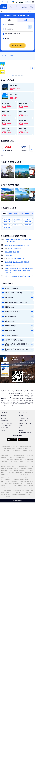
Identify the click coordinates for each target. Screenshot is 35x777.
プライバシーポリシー (24, 420)
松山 (11, 265)
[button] (17, 24)
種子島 (22, 271)
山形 (22, 245)
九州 (2, 268)
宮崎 (31, 268)
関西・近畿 (4, 258)
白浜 (23, 258)
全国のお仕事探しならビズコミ (26, 481)
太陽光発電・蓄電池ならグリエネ (13, 464)
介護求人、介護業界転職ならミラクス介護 (13, 483)
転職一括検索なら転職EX (25, 446)
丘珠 (11, 240)
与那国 (28, 276)
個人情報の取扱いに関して (25, 432)
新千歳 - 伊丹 (17, 221)
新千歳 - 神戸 (17, 224)
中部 (6, 255)
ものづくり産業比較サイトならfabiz (17, 470)
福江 (20, 268)
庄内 (25, 245)
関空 (12, 258)
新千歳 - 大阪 (7, 224)
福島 (27, 245)
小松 (15, 248)
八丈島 (14, 252)
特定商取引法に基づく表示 (25, 423)
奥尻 (27, 240)
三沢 (8, 245)
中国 (2, 262)
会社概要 (21, 415)
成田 (8, 252)
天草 (9, 273)
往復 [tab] (9, 20)
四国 (2, 265)
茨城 (18, 252)
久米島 (17, 276)
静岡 (11, 255)
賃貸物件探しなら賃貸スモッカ (23, 448)
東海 (2, 255)
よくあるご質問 (4, 428)
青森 (6, 245)
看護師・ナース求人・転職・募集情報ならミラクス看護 (20, 488)
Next (32, 68)
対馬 (23, 268)
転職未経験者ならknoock (9, 448)
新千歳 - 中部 (7, 221)
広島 (19, 262)
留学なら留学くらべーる (24, 466)
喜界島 (18, 271)
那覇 (6, 276)
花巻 (11, 245)
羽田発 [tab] (10, 213)
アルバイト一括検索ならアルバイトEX (9, 446)
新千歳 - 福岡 (28, 224)
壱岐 (18, 268)
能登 (17, 248)
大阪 (15, 258)
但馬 (20, 258)
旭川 (13, 240)
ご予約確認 (3, 415)
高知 (14, 265)
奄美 (9, 271)
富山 (12, 248)
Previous (2, 68)
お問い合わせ (4, 430)
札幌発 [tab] (4, 213)
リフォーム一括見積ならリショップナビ (13, 459)
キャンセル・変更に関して (7, 423)
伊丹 (9, 258)
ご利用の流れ (4, 418)
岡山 (16, 262)
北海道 (2, 239)
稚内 (24, 240)
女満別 (7, 242)
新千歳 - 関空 (28, 221)
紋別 (11, 242)
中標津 (30, 240)
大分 (29, 268)
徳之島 (26, 271)
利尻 (13, 242)
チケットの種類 (4, 420)
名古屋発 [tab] (27, 213)
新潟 (9, 248)
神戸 (17, 258)
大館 (19, 245)
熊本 (26, 268)
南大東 (21, 276)
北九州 (9, 268)
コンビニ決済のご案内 (6, 425)
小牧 (8, 255)
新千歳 (7, 240)
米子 (8, 262)
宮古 (32, 276)
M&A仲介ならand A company (10, 496)
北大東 (13, 276)
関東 (2, 251)
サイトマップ (22, 428)
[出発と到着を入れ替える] (30, 27)
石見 (25, 262)
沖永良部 (13, 271)
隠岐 (14, 262)
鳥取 (6, 262)
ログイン (32, 11)
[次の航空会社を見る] (31, 149)
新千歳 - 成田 (17, 219)
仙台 (14, 245)
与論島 (6, 273)
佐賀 (12, 268)
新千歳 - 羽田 (7, 219)
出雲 (11, 262)
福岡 (6, 268)
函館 (22, 240)
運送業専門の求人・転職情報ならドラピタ (21, 494)
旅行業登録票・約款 (23, 418)
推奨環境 (21, 425)
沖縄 (2, 276)
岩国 (27, 262)
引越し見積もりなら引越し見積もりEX (12, 450)
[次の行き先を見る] (31, 172)
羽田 (6, 252)
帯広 (16, 240)
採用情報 (21, 430)
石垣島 (9, 276)
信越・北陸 (4, 248)
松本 (20, 248)
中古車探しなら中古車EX (18, 455)
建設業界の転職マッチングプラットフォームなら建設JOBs (16, 490)
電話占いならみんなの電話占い (15, 472)
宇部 (22, 262)
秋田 (16, 245)
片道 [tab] (25, 20)
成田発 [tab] (15, 213)
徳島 (6, 265)
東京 (11, 252)
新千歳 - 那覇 (7, 227)
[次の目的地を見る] (31, 195)
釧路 (19, 240)
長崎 (15, 268)
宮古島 (25, 276)
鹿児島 (6, 271)
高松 (8, 265)
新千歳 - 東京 (28, 219)
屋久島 (30, 271)
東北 (2, 245)
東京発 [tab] (21, 213)
